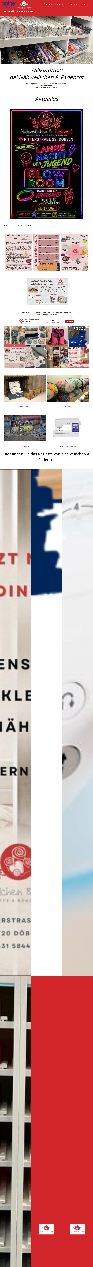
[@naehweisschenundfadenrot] (21, 321)
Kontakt (85, 4)
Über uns (48, 4)
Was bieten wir (62, 4)
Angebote (75, 4)
